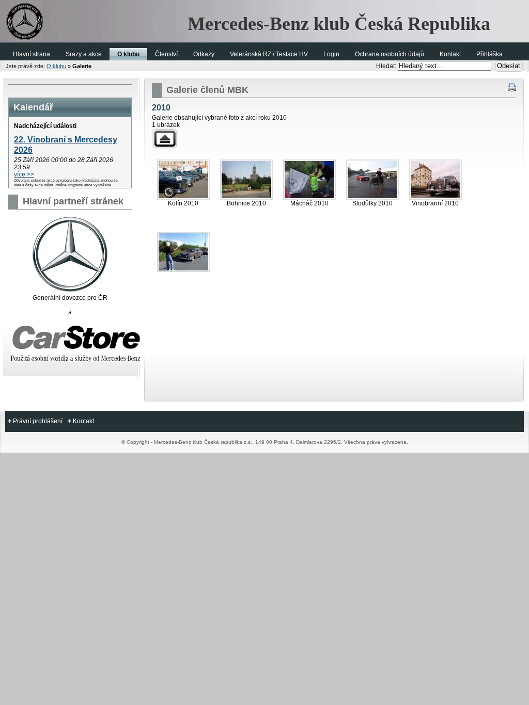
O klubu (56, 66)
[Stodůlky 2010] (372, 179)
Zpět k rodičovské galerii (165, 139)
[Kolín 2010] (183, 179)
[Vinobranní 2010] (435, 179)
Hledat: (387, 66)
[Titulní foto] (183, 252)
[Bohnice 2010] (246, 179)
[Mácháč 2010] (309, 179)
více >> (24, 174)
